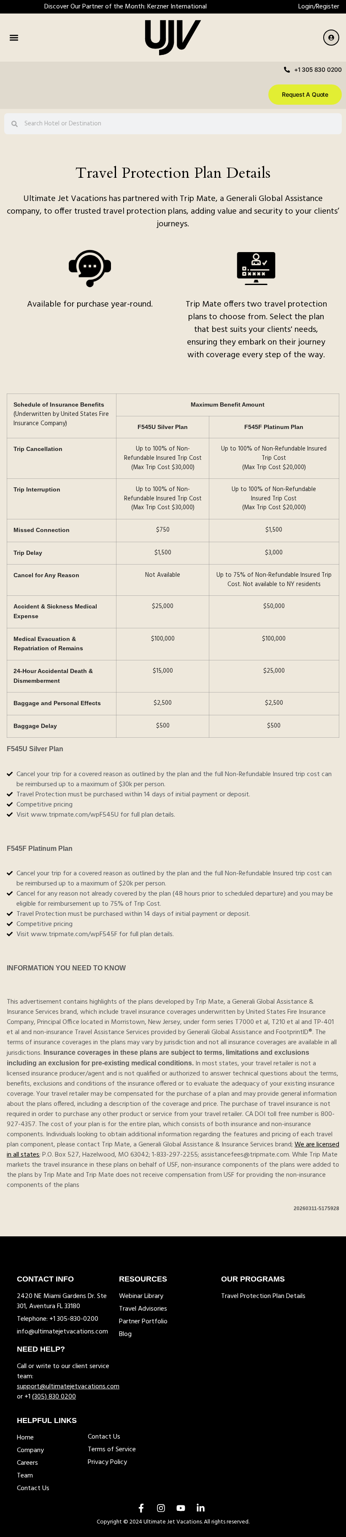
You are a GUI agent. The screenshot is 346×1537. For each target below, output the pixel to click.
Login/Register (318, 6)
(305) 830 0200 (54, 1396)
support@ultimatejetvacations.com (68, 1386)
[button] (14, 38)
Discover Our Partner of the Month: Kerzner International (125, 6)
